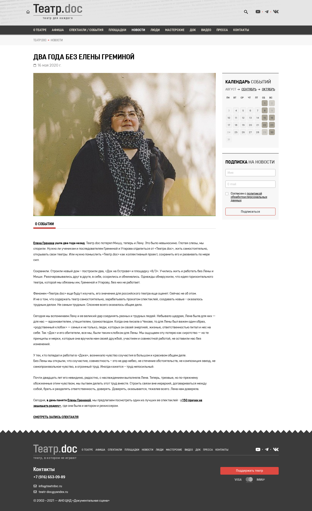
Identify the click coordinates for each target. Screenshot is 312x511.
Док (193, 30)
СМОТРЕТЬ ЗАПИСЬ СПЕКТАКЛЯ (56, 417)
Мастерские (174, 30)
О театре (39, 30)
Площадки (117, 30)
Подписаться (250, 212)
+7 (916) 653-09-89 (49, 477)
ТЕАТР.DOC (39, 40)
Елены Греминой (79, 400)
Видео (206, 30)
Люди (155, 30)
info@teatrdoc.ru (50, 486)
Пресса (222, 30)
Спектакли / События (86, 30)
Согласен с (249, 197)
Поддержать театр (249, 471)
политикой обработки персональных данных (249, 197)
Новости (138, 30)
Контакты (241, 30)
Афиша (58, 30)
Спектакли (115, 449)
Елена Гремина (43, 243)
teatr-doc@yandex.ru (53, 492)
